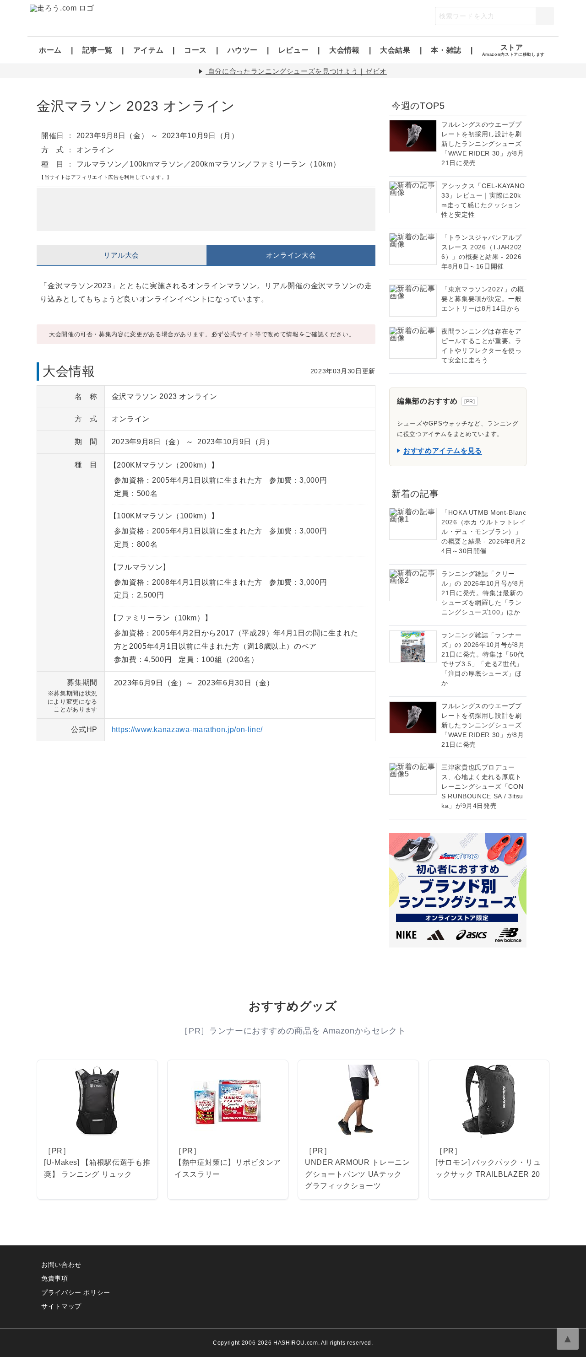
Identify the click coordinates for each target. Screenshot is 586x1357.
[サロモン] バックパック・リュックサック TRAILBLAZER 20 (488, 1168)
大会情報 (344, 50)
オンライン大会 (291, 255)
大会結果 (395, 50)
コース (195, 50)
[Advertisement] (206, 209)
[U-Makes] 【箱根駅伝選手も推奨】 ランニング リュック (97, 1168)
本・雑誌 (446, 50)
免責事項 (54, 1278)
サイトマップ (61, 1306)
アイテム (148, 50)
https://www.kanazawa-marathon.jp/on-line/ (187, 729)
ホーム (50, 50)
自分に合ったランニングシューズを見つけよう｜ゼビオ (297, 71)
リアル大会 (121, 255)
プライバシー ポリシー (75, 1292)
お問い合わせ (61, 1264)
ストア (513, 50)
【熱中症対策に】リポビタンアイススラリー (227, 1168)
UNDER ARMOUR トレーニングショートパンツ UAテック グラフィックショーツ (357, 1174)
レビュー (293, 50)
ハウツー (243, 50)
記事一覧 (97, 50)
